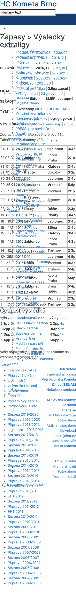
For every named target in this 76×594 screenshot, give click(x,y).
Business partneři (29, 333)
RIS (30, 114)
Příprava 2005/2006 (24, 573)
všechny (26, 119)
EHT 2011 (15, 511)
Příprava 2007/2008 (24, 552)
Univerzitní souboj (22, 386)
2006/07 (27, 53)
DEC (44, 109)
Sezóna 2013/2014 (23, 476)
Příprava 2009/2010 (24, 532)
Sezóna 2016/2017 (23, 445)
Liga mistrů (17, 380)
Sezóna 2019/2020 (23, 414)
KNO (66, 109)
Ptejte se (69, 410)
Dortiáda (69, 405)
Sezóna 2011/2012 (22, 501)
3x (13, 323)
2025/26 (44, 83)
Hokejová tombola (61, 390)
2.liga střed (29, 94)
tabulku (21, 134)
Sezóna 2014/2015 (23, 465)
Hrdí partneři (26, 338)
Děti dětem (67, 369)
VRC (52, 114)
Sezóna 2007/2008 (23, 547)
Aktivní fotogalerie (61, 425)
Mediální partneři (29, 343)
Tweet (5, 365)
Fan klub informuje (61, 415)
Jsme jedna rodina (61, 374)
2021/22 (26, 78)
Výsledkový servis (30, 246)
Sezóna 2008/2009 (23, 537)
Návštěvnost (26, 236)
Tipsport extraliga (22, 370)
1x (62, 334)
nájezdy (26, 124)
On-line (21, 169)
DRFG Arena (17, 93)
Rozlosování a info (22, 406)
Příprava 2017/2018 (23, 440)
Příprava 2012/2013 (24, 491)
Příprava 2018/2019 (24, 424)
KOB (23, 114)
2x (13, 329)
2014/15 (58, 63)
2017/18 (58, 68)
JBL (52, 109)
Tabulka (14, 396)
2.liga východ (52, 94)
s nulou (69, 124)
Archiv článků (65, 461)
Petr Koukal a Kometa (59, 379)
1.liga (41, 88)
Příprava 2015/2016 (24, 460)
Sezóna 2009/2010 (23, 527)
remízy (41, 119)
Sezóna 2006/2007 (23, 558)
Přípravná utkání (21, 375)
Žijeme (13, 364)
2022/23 (43, 78)
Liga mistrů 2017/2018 (25, 430)
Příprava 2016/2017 (23, 450)
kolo (23, 99)
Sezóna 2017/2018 (23, 435)
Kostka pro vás (64, 441)
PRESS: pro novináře (32, 129)
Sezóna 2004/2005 (23, 578)
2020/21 (59, 73)
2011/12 (58, 58)
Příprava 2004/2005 (24, 583)
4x (62, 323)
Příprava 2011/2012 (23, 506)
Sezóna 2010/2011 (22, 517)
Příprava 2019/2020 (24, 419)
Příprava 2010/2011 (23, 522)
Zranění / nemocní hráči (34, 200)
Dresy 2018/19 (27, 205)
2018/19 (26, 73)
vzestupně (28, 104)
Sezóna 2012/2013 (23, 486)
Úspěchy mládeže (30, 282)
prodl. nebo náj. (48, 124)
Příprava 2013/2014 (24, 481)
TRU (44, 114)
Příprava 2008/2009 (24, 542)
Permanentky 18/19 (31, 144)
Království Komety (61, 400)
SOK (37, 114)
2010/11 (42, 58)
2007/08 (43, 53)
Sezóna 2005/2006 (23, 568)
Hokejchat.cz (65, 436)
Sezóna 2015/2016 (23, 455)
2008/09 (61, 53)
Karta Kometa (65, 446)
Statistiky (23, 195)
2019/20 (42, 73)
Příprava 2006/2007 (24, 563)
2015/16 (26, 68)
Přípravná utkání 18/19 (33, 149)
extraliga (27, 88)
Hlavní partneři (27, 328)
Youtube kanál (64, 477)
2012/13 (26, 63)
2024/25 (27, 83)
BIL (37, 109)
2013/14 (42, 63)
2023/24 (60, 78)
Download (68, 430)
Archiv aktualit (64, 466)
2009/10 (26, 58)
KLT (59, 109)
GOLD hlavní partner (32, 323)
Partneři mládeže (29, 272)
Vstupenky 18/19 (29, 154)
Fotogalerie (67, 420)
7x (62, 329)
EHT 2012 (16, 496)
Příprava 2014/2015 (24, 471)
